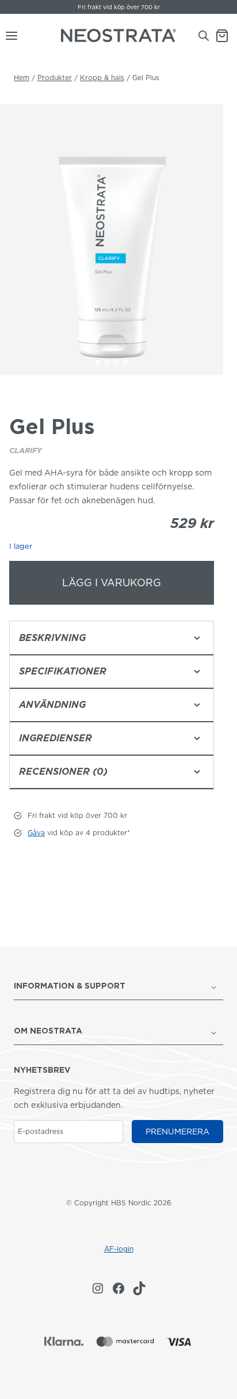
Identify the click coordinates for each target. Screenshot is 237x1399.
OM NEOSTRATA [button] (48, 1030)
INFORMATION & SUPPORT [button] (69, 985)
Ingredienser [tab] (55, 738)
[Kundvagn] (226, 36)
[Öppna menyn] (9, 36)
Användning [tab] (52, 704)
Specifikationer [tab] (62, 671)
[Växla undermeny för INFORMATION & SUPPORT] (214, 987)
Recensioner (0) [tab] (63, 771)
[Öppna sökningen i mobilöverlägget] (203, 35)
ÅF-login (118, 1249)
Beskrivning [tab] (52, 637)
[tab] (98, 362)
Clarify (25, 450)
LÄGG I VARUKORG (111, 582)
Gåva (84, 6)
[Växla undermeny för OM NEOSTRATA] (214, 1031)
